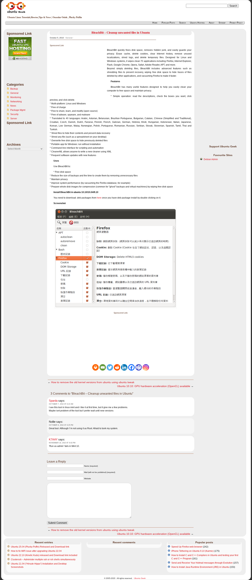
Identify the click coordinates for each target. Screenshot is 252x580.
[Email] (102, 367)
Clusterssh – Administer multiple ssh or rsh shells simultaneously (43, 559)
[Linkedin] (124, 367)
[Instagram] (146, 367)
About (211, 22)
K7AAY (53, 439)
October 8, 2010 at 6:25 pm (61, 425)
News (13, 106)
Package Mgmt (17, 110)
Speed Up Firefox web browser (186, 546)
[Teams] (138, 367)
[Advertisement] (21, 73)
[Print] (95, 367)
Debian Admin (211, 159)
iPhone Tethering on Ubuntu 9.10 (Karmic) (192, 551)
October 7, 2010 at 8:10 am (61, 404)
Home (154, 22)
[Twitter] (110, 367)
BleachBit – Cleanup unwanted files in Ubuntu (121, 32)
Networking (16, 101)
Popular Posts (168, 22)
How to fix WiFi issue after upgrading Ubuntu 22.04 (36, 551)
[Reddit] (117, 367)
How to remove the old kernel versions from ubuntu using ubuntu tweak (92, 382)
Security (14, 114)
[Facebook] (131, 367)
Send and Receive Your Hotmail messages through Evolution (202, 563)
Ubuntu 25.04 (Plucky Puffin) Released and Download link (40, 546)
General (14, 93)
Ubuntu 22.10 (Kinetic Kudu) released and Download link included (44, 555)
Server (13, 118)
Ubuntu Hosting (197, 22)
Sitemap (222, 22)
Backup (14, 89)
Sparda (53, 400)
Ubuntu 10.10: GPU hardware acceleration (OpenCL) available (153, 386)
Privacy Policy (236, 22)
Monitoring (15, 97)
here (99, 197)
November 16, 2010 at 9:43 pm (62, 443)
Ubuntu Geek (140, 578)
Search (182, 22)
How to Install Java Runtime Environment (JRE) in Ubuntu (200, 567)
